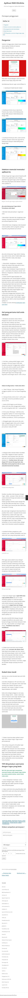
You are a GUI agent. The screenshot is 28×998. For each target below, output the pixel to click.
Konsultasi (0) (5, 951)
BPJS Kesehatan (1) (6, 892)
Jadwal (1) (4, 926)
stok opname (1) (5, 906)
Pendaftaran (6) (5, 928)
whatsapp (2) (5, 900)
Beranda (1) (4, 923)
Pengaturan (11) (5, 976)
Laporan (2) (4, 985)
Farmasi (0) (4, 948)
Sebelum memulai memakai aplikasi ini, (12, 27)
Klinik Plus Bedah (6, 820)
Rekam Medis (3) (5, 945)
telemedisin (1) (5, 903)
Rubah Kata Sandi (7, 31)
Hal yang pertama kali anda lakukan (11, 29)
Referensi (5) (5, 973)
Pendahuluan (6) (5, 920)
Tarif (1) (3, 971)
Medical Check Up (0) (6, 940)
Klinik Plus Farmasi (17, 820)
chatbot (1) (4, 909)
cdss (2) (3, 886)
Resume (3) (4, 937)
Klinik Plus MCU (13, 821)
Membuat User (21, 873)
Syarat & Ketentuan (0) (7, 912)
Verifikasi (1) (4, 943)
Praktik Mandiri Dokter (16, 822)
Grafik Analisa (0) (6, 954)
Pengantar (6, 25)
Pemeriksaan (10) (6, 931)
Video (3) (4, 917)
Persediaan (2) (5, 965)
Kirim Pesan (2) (5, 982)
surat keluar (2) (5, 889)
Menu (14, 10)
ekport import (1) (6, 898)
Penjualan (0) (5, 959)
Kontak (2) (4, 968)
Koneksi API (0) (5, 987)
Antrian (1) (4, 895)
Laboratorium (21, 821)
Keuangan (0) (5, 962)
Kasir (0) (4, 934)
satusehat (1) (5, 914)
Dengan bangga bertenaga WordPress (8, 995)
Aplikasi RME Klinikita (14, 3)
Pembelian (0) (5, 957)
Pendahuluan (5, 822)
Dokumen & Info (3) (6, 979)
